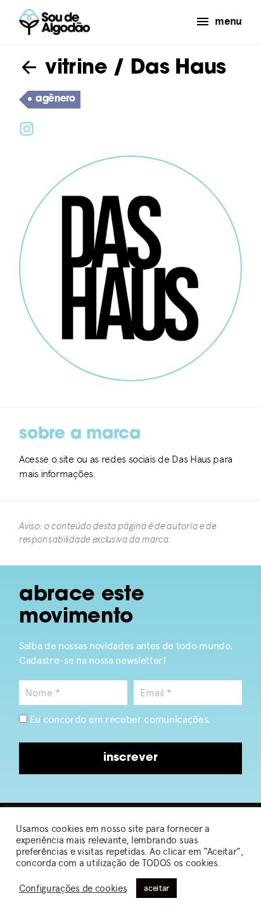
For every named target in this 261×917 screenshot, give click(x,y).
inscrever (130, 758)
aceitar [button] (156, 888)
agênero (55, 99)
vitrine (73, 68)
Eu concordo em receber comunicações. (118, 719)
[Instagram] (27, 128)
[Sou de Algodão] (54, 22)
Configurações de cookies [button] (73, 888)
